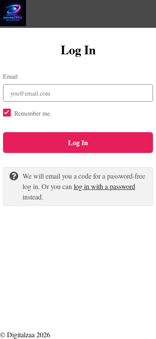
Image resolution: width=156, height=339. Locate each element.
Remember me (32, 113)
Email (10, 76)
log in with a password (104, 186)
